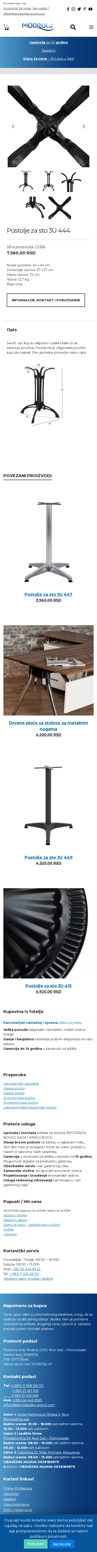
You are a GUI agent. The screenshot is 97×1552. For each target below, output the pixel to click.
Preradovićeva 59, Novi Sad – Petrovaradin (36, 1438)
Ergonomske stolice (19, 1098)
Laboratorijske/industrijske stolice (29, 1107)
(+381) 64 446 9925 (27, 1400)
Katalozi (9, 1499)
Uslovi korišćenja (16, 1505)
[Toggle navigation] (91, 27)
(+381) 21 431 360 (25, 1391)
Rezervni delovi (15, 1220)
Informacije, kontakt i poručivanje (46, 300)
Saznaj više (62, 1544)
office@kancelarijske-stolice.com (24, 13)
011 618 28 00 (10, 8)
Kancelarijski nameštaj (21, 1084)
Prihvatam (35, 1544)
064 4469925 (40, 8)
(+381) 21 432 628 (20, 1396)
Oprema (9, 1234)
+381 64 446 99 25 (26, 1269)
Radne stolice (14, 1088)
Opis (12, 329)
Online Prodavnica (17, 1488)
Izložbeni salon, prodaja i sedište (28, 1279)
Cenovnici (11, 1494)
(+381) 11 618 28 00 (24, 1274)
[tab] (48, 330)
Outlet (8, 1229)
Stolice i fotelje (15, 1215)
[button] (13, 126)
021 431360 (25, 8)
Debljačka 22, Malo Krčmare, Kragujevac (49, 1452)
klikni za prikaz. (43, 1023)
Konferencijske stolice (20, 1103)
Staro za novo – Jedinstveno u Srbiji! (31, 1225)
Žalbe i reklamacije (17, 1510)
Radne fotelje (13, 1093)
